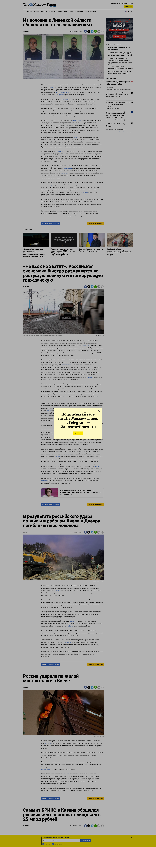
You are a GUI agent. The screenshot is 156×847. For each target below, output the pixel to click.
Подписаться (78, 433)
